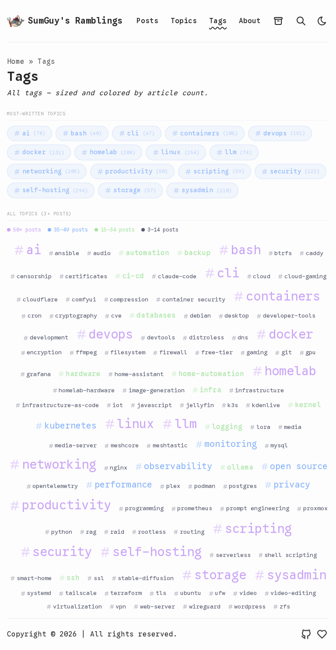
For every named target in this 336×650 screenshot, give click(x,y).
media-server (76, 445)
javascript (154, 405)
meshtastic (170, 445)
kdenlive (266, 405)
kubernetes (70, 425)
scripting (218, 171)
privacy (291, 484)
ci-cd (133, 276)
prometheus (194, 508)
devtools (161, 337)
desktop (236, 315)
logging (227, 426)
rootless (152, 532)
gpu (310, 352)
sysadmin (206, 190)
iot (117, 405)
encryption (44, 352)
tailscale (81, 593)
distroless (206, 337)
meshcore (125, 445)
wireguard (204, 606)
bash (86, 133)
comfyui (84, 299)
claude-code (177, 276)
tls (161, 593)
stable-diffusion (146, 578)
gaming (256, 352)
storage (134, 190)
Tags (218, 21)
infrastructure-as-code (60, 405)
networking (51, 171)
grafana (38, 374)
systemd (39, 593)
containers (209, 133)
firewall (173, 352)
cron (35, 315)
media (292, 427)
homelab (113, 152)
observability (178, 466)
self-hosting (55, 190)
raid (117, 532)
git (286, 352)
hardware (83, 374)
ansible (67, 253)
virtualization (77, 606)
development (49, 337)
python (61, 532)
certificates (86, 276)
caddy (314, 253)
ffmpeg (86, 352)
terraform (126, 593)
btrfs (283, 253)
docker (43, 152)
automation (147, 253)
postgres (243, 486)
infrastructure (259, 390)
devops (284, 133)
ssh (73, 578)
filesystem (127, 352)
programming (144, 508)
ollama (240, 467)
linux (180, 152)
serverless (233, 555)
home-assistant (139, 374)
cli (140, 133)
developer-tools (289, 315)
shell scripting (290, 555)
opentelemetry (55, 486)
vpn (121, 606)
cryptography (76, 315)
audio (102, 253)
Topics (184, 21)
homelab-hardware (87, 390)
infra (210, 390)
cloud (261, 276)
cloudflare (40, 299)
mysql (279, 445)
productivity (136, 171)
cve (116, 315)
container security (193, 299)
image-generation (157, 390)
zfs (285, 606)
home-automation (211, 374)
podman (204, 486)
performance (123, 484)
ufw (220, 593)
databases (156, 315)
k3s (233, 405)
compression (129, 299)
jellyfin (200, 405)
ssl (99, 578)
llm (238, 152)
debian (200, 315)
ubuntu (190, 593)
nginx (118, 467)
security (295, 171)
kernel (308, 405)
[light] (322, 21)
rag (91, 532)
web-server (157, 606)
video (248, 593)
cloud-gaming (305, 276)
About (250, 21)
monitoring (230, 444)
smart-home (34, 578)
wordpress (250, 606)
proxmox (315, 508)
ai (34, 133)
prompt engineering (257, 508)
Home (15, 61)
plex (173, 486)
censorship (34, 276)
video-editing (293, 593)
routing (192, 532)
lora (263, 427)
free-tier (217, 352)
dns (243, 337)
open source (299, 466)
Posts (147, 21)
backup (197, 253)
